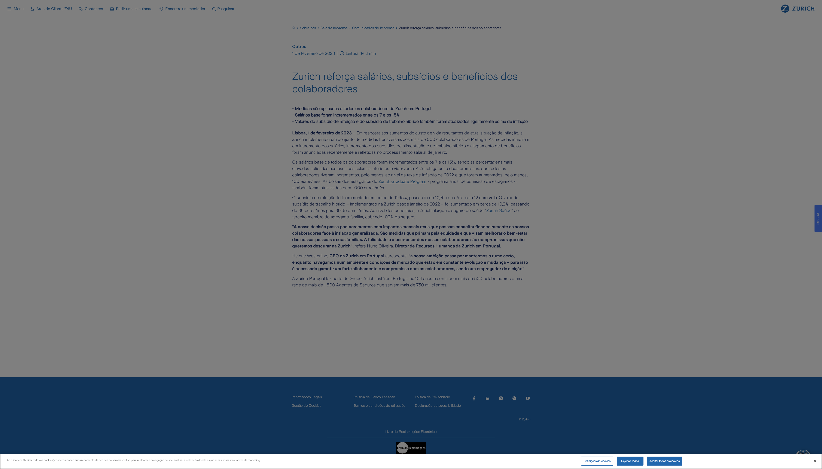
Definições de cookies (597, 461)
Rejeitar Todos (630, 461)
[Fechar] (815, 461)
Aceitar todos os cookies (664, 461)
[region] (411, 461)
